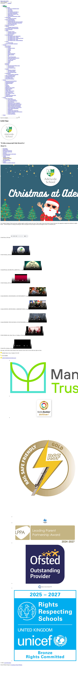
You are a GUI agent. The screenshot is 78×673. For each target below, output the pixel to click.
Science (9, 49)
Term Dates (7, 94)
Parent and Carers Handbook (11, 81)
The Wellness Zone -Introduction (14, 36)
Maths (9, 51)
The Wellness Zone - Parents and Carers (15, 38)
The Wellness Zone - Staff (13, 39)
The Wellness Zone (9, 34)
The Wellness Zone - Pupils (13, 37)
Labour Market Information (13, 108)
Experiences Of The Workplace (14, 102)
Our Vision (10, 9)
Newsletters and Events (9, 25)
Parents (4, 79)
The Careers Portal (9, 98)
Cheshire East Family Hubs (10, 95)
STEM (9, 61)
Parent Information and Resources (14, 105)
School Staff (10, 10)
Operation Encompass (12, 18)
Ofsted (4, 115)
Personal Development (9, 78)
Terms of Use (10, 42)
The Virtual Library (11, 71)
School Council (11, 66)
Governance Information (12, 13)
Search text (2, 117)
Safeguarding (7, 17)
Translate (9, 3)
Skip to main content (4, 1)
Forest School (10, 60)
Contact (6, 41)
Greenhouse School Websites (16, 664)
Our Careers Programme (12, 100)
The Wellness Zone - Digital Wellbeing (15, 40)
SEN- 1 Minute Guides (9, 93)
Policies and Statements (9, 19)
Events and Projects (11, 113)
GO (17, 117)
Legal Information (7, 662)
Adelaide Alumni (11, 31)
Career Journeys (11, 101)
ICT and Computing (12, 59)
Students (4, 44)
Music (9, 62)
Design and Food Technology (13, 58)
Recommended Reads (12, 72)
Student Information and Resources (14, 104)
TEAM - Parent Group (9, 90)
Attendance (7, 86)
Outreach (7, 26)
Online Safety (8, 89)
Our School (7, 7)
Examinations (8, 73)
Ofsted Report (10, 15)
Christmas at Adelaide (12, 32)
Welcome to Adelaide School (13, 8)
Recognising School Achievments (11, 28)
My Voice (7, 64)
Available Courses (11, 48)
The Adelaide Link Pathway (13, 11)
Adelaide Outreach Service (13, 27)
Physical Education (11, 53)
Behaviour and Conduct (10, 87)
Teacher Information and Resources (14, 107)
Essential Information (9, 82)
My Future (7, 63)
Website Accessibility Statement (11, 43)
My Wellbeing (8, 45)
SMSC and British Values (10, 75)
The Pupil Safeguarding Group (14, 65)
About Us (5, 6)
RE (8, 55)
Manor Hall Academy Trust (13, 14)
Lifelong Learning (11, 112)
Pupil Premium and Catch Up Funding (15, 21)
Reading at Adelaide (12, 70)
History (9, 52)
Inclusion (7, 85)
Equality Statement (11, 20)
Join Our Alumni (11, 33)
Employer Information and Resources (15, 111)
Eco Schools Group (11, 67)
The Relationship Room (10, 76)
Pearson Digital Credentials (13, 74)
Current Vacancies (8, 29)
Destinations (10, 109)
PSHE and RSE (11, 54)
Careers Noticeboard (12, 99)
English (9, 50)
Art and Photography (12, 56)
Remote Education (8, 96)
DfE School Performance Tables (14, 16)
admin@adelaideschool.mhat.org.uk (9, 357)
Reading (7, 68)
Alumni (6, 30)
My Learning (7, 47)
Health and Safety (8, 88)
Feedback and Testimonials (13, 110)
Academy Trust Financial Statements (15, 22)
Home (4, 5)
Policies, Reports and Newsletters (14, 106)
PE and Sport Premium (12, 24)
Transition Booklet (8, 83)
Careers (4, 97)
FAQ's (6, 84)
